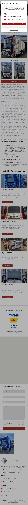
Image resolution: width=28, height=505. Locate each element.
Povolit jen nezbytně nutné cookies (14, 27)
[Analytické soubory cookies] (5, 16)
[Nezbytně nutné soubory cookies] (5, 13)
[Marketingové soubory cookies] (5, 19)
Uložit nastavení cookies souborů (14, 24)
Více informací (14, 30)
